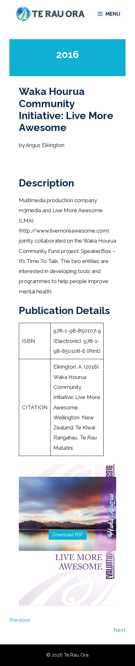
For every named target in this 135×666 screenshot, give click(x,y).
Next (119, 630)
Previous (19, 620)
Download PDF (67, 534)
